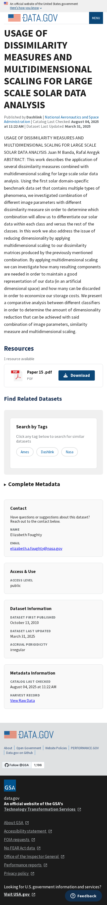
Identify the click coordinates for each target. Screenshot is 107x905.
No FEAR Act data (20, 848)
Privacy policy (16, 873)
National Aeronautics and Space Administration (51, 119)
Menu (96, 18)
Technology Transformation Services (40, 809)
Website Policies (56, 748)
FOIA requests (17, 839)
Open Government (28, 748)
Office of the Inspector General (31, 856)
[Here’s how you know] (53, 6)
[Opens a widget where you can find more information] (83, 896)
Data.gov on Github (19, 753)
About (8, 748)
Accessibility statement (25, 831)
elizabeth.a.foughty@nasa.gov (36, 548)
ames (25, 452)
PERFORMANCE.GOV (85, 748)
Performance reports (23, 865)
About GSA (14, 822)
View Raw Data (22, 700)
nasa (69, 452)
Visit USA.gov (17, 894)
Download (80, 375)
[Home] (33, 18)
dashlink (47, 452)
